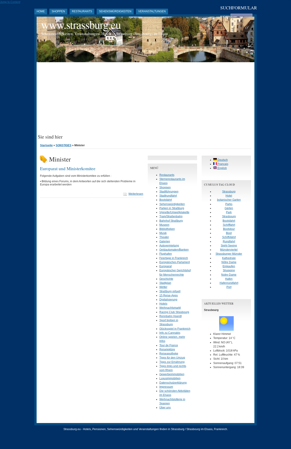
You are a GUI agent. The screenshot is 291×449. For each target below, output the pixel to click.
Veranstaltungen (152, 11)
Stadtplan (165, 283)
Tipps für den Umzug (172, 357)
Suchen (225, 16)
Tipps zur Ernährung (172, 362)
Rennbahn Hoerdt (170, 316)
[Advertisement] (145, 100)
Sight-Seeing (229, 245)
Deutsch (222, 160)
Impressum (166, 386)
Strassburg (229, 191)
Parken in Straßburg (171, 208)
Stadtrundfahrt (168, 195)
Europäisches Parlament (174, 262)
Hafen (229, 278)
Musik (163, 233)
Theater (164, 237)
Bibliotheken (167, 229)
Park (229, 212)
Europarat (165, 266)
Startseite (46, 145)
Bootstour (229, 229)
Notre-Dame (228, 274)
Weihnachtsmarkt (170, 307)
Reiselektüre (167, 349)
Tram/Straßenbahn (171, 216)
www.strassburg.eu (81, 24)
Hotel (229, 195)
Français (222, 164)
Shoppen (58, 11)
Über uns (165, 407)
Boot (229, 233)
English (222, 168)
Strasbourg (229, 216)
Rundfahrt (229, 241)
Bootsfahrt (165, 199)
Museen (164, 224)
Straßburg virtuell (170, 291)
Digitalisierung (168, 299)
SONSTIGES (63, 145)
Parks (228, 204)
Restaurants (82, 11)
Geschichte (166, 278)
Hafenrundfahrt (229, 283)
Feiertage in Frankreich (173, 258)
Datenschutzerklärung (173, 382)
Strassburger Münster (229, 253)
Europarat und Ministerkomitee (67, 168)
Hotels (163, 303)
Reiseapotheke (168, 353)
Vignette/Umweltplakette (174, 212)
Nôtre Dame (228, 262)
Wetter (163, 287)
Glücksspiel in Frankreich (175, 328)
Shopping (229, 270)
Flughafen (165, 253)
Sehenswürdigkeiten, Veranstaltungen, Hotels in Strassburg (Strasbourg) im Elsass (104, 33)
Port (228, 287)
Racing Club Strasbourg (174, 312)
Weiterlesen (135, 193)
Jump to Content (10, 2)
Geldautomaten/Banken (174, 249)
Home (41, 11)
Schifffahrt (229, 224)
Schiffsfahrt (229, 237)
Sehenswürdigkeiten (115, 11)
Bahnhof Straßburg (171, 220)
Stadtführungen (168, 191)
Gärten (229, 208)
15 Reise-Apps (168, 295)
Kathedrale (229, 258)
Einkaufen (229, 266)
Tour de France (168, 345)
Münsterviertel (229, 249)
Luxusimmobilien (170, 378)
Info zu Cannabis (169, 332)
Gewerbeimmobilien (171, 374)
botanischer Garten (229, 199)
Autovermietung (169, 245)
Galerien (164, 241)
